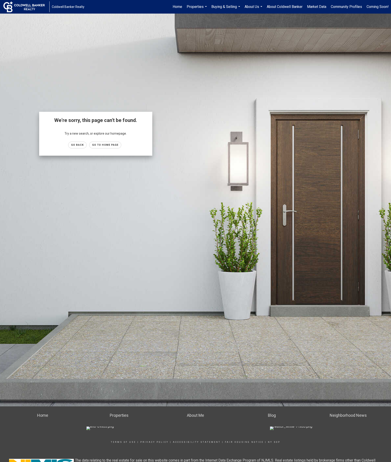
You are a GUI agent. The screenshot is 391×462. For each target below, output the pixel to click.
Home (177, 7)
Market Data (316, 7)
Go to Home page (105, 144)
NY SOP (274, 442)
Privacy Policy (154, 442)
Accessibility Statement (197, 442)
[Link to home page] (26, 7)
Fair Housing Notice (244, 442)
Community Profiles (346, 7)
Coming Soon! (378, 7)
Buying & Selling (226, 9)
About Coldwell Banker (285, 7)
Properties (197, 9)
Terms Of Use (123, 442)
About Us (254, 9)
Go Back (77, 144)
